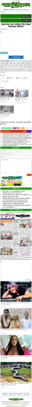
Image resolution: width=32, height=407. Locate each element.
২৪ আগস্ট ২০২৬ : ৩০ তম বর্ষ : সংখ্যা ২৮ (15, 213)
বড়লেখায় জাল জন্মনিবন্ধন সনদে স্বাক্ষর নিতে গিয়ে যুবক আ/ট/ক (14, 140)
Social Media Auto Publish (10, 406)
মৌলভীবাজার (5, 395)
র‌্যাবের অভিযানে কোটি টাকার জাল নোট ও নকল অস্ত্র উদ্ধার (6, 114)
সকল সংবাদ (11, 393)
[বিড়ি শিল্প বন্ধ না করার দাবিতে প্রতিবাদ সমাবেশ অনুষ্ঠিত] (7, 93)
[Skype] (11, 127)
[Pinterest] (14, 127)
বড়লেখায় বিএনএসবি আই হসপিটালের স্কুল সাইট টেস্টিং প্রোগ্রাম (15, 143)
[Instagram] (17, 127)
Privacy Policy (26, 395)
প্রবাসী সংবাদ (19, 395)
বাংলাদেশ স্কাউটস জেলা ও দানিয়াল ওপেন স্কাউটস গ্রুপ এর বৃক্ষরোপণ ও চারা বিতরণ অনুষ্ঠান (16, 195)
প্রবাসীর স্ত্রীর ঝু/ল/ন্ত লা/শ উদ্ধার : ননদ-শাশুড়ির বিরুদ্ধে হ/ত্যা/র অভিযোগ (16, 136)
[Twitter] (3, 127)
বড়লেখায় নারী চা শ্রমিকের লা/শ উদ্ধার (10, 146)
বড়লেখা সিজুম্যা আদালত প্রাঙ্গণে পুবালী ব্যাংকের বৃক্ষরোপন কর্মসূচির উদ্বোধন (17, 133)
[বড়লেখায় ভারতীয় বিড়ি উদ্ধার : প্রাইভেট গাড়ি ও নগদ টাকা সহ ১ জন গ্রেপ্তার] (22, 93)
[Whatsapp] (6, 127)
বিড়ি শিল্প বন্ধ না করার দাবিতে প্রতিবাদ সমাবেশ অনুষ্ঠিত (6, 98)
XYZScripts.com (23, 406)
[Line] (8, 127)
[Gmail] (20, 127)
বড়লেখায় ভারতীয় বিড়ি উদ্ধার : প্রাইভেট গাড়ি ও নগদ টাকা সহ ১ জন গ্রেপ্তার (21, 99)
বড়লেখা (29, 131)
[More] (23, 127)
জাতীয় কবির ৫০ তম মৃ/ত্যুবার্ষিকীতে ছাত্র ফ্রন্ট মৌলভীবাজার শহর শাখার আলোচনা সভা (13, 192)
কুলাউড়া (21, 393)
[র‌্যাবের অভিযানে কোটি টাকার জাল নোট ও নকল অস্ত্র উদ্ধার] (7, 109)
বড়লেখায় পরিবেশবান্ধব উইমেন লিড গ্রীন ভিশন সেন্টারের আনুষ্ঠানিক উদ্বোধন (17, 139)
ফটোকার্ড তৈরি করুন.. (17, 57)
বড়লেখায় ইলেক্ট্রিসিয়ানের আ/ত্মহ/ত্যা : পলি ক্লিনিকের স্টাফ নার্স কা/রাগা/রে (17, 141)
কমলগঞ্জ (16, 393)
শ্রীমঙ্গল (14, 395)
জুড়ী (24, 393)
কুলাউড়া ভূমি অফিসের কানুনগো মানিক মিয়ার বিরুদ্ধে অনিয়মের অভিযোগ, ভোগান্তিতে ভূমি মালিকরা (15, 203)
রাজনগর (10, 395)
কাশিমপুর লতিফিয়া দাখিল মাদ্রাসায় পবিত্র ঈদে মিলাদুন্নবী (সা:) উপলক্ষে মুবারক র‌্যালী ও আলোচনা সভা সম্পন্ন (16, 199)
